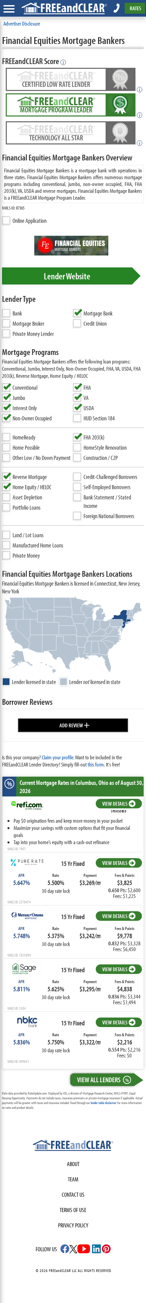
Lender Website (67, 276)
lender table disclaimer (103, 1102)
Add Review (74, 724)
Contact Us (73, 1194)
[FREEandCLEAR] (73, 1146)
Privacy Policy (73, 1225)
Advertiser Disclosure (21, 23)
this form (96, 764)
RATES (135, 8)
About (73, 1164)
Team (73, 1179)
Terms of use (73, 1210)
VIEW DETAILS (114, 803)
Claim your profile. (58, 757)
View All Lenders (103, 1079)
